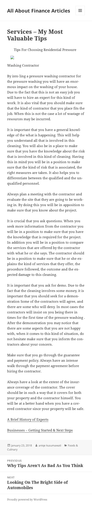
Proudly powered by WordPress (27, 499)
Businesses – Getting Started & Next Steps (40, 430)
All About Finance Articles (38, 10)
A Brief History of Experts (27, 419)
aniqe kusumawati (50, 445)
